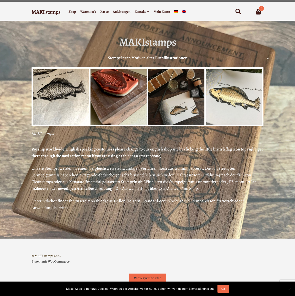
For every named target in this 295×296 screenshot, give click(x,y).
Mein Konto (162, 11)
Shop (72, 11)
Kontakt (140, 11)
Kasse (104, 11)
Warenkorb (88, 11)
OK (223, 289)
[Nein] (289, 289)
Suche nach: (238, 11)
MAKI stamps (46, 12)
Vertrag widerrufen (147, 278)
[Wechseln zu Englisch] (184, 12)
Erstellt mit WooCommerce (51, 261)
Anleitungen (121, 11)
